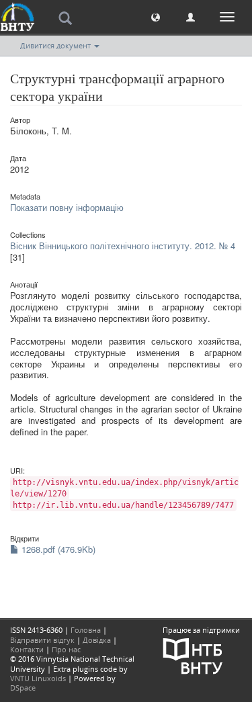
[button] (155, 16)
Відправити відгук (42, 640)
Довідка (97, 640)
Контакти (27, 649)
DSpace (23, 688)
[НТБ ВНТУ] (193, 655)
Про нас (66, 649)
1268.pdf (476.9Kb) (57, 549)
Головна (86, 630)
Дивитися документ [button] (56, 45)
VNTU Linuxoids (38, 678)
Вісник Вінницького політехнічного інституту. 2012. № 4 (122, 245)
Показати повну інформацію (67, 207)
